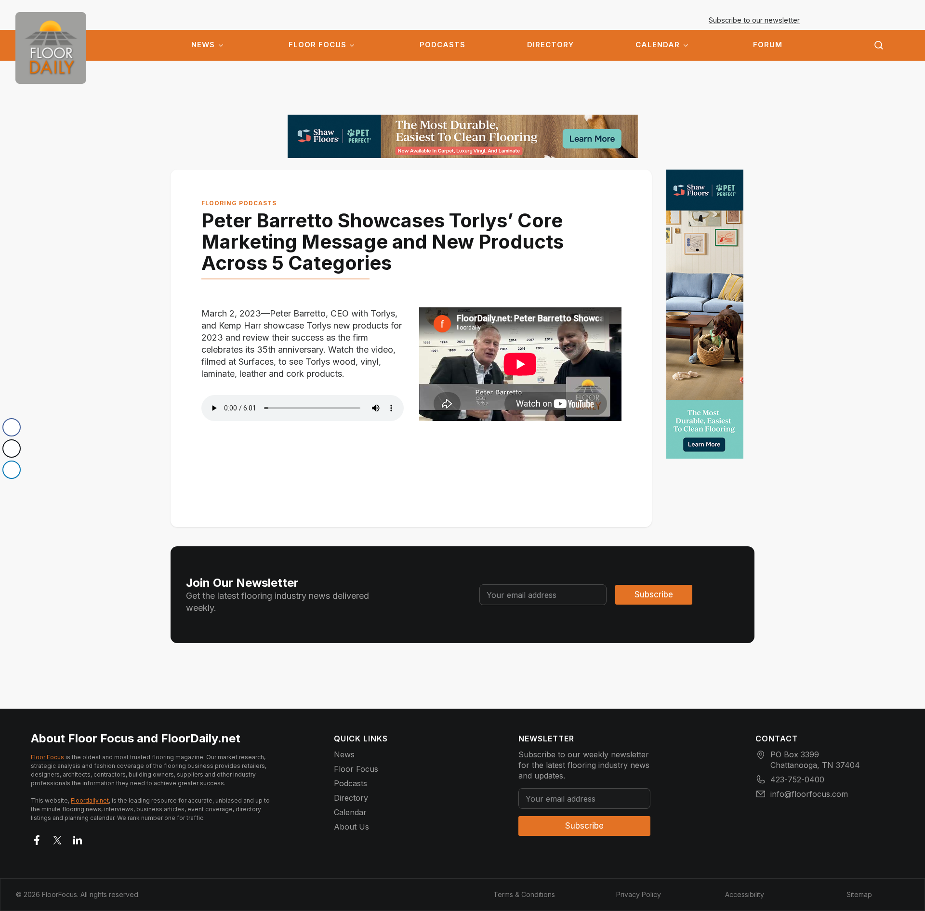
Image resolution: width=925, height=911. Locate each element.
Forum (767, 44)
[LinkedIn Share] (11, 470)
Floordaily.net (90, 800)
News (203, 44)
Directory (550, 44)
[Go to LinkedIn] (77, 838)
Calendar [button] (657, 44)
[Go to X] (57, 838)
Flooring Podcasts (239, 203)
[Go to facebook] (37, 838)
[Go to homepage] (50, 48)
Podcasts (442, 44)
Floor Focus (317, 44)
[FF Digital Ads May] (463, 136)
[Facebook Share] (11, 427)
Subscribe (653, 594)
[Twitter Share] (11, 448)
